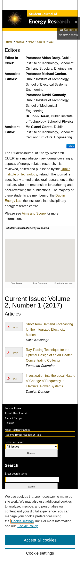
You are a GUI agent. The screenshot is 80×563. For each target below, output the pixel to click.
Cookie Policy (27, 526)
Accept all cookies (40, 540)
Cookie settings (22, 521)
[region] (40, 526)
